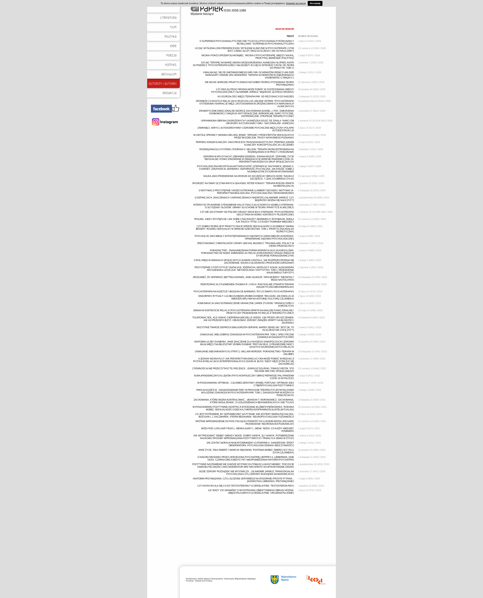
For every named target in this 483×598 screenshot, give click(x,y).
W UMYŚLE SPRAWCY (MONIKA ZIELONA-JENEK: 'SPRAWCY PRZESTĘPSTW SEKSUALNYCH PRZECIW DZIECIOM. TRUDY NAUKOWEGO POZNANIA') (243, 136)
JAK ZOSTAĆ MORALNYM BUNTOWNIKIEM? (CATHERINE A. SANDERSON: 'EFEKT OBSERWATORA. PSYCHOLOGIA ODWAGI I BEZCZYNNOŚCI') (250, 444)
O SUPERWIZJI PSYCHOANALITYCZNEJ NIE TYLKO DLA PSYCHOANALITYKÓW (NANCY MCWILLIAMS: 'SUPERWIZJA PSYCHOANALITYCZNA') (247, 42)
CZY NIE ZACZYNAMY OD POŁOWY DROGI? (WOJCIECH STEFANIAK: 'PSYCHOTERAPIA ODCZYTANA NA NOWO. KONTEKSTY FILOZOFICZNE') (247, 213)
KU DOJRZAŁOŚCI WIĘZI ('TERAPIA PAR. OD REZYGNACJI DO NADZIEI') (256, 96)
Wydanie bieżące (202, 13)
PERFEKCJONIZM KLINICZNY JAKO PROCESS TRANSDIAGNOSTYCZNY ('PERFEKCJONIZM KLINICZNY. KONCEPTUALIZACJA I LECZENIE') (245, 143)
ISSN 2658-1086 (234, 10)
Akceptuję (315, 3)
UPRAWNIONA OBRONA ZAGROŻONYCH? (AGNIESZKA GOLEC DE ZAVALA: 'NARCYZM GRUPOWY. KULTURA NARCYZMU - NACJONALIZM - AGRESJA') (247, 122)
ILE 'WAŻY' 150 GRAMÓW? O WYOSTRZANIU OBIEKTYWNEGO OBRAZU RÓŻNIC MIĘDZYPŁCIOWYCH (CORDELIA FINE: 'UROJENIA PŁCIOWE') (251, 491)
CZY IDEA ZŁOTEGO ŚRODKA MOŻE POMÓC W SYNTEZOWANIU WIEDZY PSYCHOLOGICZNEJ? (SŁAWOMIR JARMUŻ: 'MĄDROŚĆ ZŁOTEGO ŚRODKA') (252, 90)
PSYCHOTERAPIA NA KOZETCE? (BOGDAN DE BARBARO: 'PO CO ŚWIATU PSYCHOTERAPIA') (244, 291)
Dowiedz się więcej (296, 3)
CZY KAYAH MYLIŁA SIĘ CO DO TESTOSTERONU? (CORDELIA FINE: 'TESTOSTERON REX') (245, 485)
